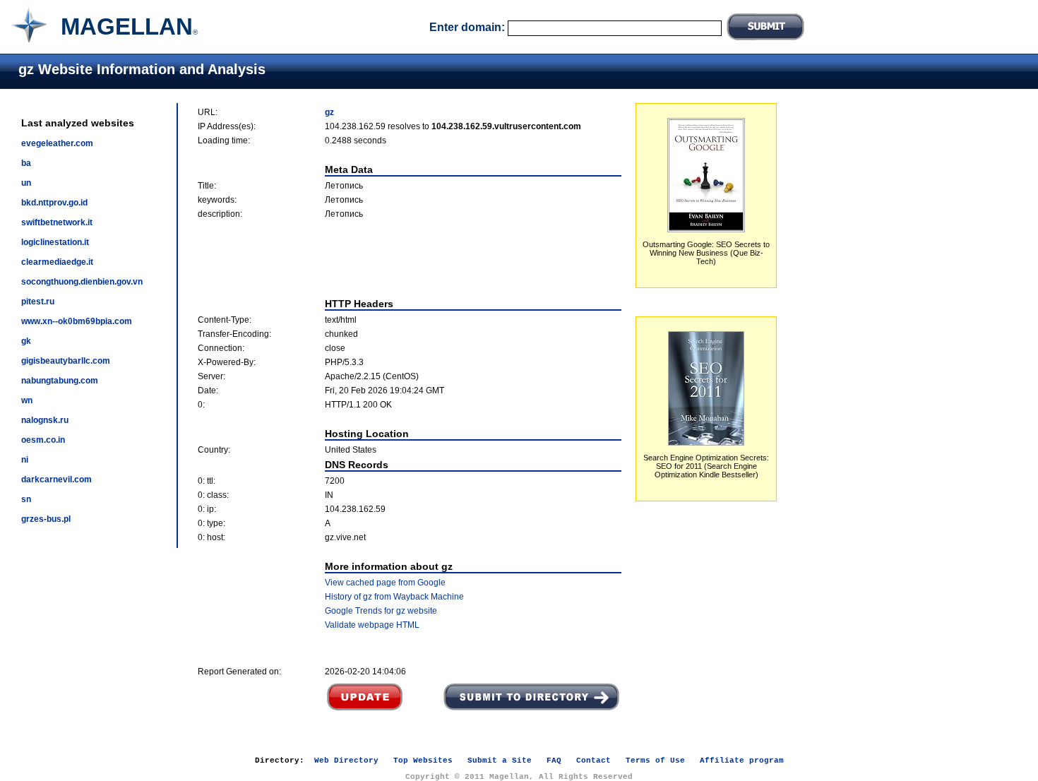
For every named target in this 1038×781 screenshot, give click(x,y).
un (26, 183)
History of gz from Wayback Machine (394, 597)
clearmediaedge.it (57, 262)
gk (26, 341)
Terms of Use (655, 760)
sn (26, 499)
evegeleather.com (57, 143)
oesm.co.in (43, 440)
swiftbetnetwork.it (57, 222)
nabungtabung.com (59, 381)
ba (26, 163)
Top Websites (423, 760)
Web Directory (346, 760)
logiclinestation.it (55, 242)
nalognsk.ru (44, 420)
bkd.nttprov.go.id (54, 203)
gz (329, 112)
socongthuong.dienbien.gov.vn (82, 282)
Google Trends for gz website (381, 611)
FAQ (554, 760)
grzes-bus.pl (46, 519)
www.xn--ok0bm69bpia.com (76, 321)
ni (24, 460)
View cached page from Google (385, 583)
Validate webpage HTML (372, 625)
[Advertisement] (409, 258)
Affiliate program (742, 760)
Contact (593, 760)
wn (26, 400)
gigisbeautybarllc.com (65, 361)
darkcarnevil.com (56, 479)
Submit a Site (499, 760)
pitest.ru (37, 301)
